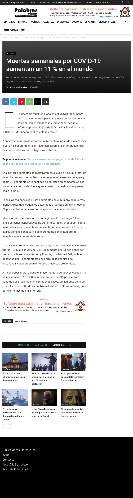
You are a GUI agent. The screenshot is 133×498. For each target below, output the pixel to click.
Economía (63, 21)
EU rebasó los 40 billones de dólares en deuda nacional (13, 377)
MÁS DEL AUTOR (62, 345)
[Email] (37, 101)
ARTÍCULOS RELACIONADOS (33, 345)
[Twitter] (128, 2)
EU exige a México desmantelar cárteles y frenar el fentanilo (73, 377)
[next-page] (10, 426)
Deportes (90, 21)
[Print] (45, 101)
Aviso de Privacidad (15, 469)
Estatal (22, 21)
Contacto (89, 2)
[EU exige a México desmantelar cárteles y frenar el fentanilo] (73, 361)
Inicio (4, 37)
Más (23, 30)
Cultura (77, 21)
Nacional (48, 21)
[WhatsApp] (29, 101)
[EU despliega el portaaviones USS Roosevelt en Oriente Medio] (15, 397)
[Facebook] (122, 2)
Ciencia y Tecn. (107, 21)
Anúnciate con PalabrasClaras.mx (67, 2)
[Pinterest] (21, 101)
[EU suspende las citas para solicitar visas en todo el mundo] (73, 397)
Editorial (9, 21)
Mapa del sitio (102, 2)
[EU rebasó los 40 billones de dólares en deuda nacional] (15, 361)
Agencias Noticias (18, 87)
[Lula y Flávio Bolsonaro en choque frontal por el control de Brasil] (44, 397)
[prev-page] (4, 426)
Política (34, 21)
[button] (126, 22)
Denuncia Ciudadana (39, 2)
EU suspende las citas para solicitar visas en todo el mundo (72, 412)
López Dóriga (21, 321)
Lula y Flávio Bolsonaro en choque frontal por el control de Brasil (44, 412)
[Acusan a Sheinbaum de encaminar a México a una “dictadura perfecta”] (44, 361)
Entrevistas (11, 30)
